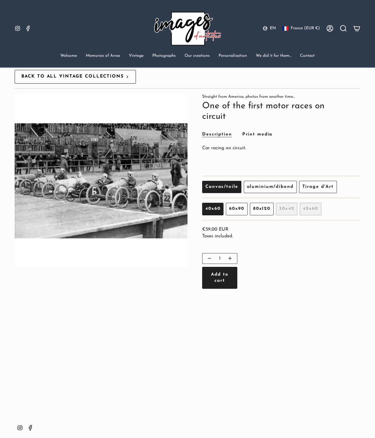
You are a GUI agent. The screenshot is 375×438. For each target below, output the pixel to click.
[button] (103, 56)
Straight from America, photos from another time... (248, 97)
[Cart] (357, 28)
